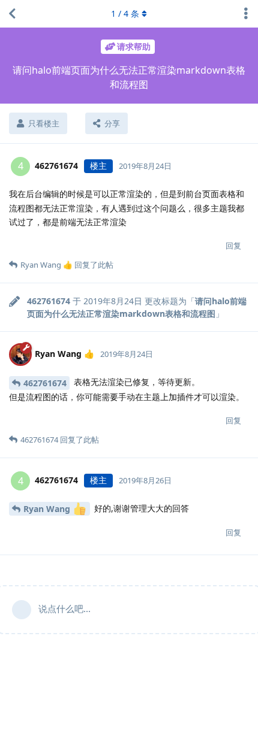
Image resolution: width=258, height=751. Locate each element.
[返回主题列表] (12, 14)
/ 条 (125, 13)
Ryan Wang (48, 508)
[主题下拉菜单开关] (246, 14)
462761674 (45, 383)
